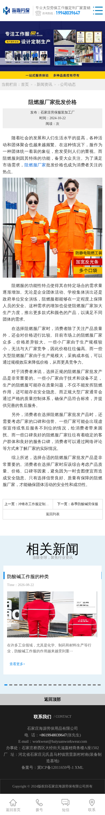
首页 (25, 84)
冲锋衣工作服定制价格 (35, 504)
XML (79, 767)
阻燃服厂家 (35, 165)
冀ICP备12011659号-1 (55, 767)
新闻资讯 (44, 84)
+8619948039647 (53, 735)
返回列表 (53, 514)
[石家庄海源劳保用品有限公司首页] (17, 10)
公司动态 (68, 84)
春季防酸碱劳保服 (84, 504)
